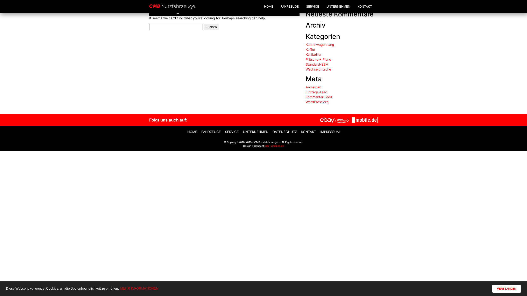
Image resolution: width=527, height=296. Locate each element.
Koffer (310, 49)
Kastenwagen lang (320, 45)
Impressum (330, 132)
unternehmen (255, 132)
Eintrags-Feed (316, 92)
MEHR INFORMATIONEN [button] (139, 288)
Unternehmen (338, 6)
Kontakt (365, 6)
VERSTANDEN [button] (506, 288)
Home (268, 6)
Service (312, 6)
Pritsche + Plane (318, 59)
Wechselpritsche (318, 69)
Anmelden (313, 87)
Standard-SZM (317, 64)
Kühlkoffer (314, 54)
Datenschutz (285, 132)
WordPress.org (317, 102)
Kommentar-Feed (319, 97)
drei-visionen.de (274, 145)
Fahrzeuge (290, 6)
